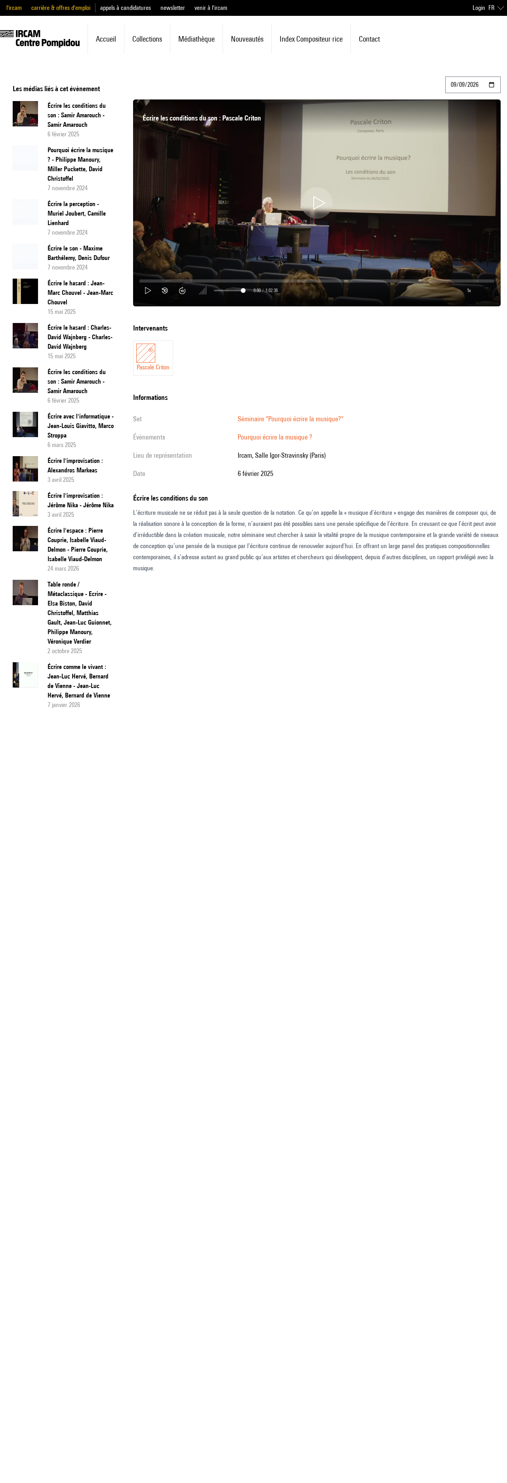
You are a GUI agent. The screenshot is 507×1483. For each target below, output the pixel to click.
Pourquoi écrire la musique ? (275, 437)
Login (479, 7)
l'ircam (14, 7)
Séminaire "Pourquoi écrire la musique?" (290, 419)
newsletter (172, 7)
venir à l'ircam (210, 7)
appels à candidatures (125, 7)
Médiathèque (196, 38)
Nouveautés (247, 38)
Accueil (106, 38)
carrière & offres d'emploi (60, 7)
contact (369, 38)
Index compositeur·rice (311, 38)
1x (469, 290)
